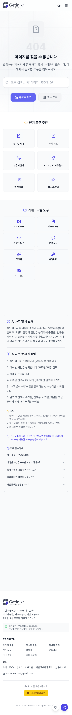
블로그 (19, 667)
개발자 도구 (54, 645)
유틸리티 (53, 650)
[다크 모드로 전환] (59, 5)
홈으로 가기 (25, 97)
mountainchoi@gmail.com (19, 673)
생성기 (29, 650)
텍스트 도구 (31, 645)
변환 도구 (7, 650)
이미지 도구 (8, 645)
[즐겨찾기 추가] (55, 707)
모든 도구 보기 (32, 654)
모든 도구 (52, 97)
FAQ (11, 667)
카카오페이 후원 (38, 693)
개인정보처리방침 (44, 667)
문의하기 (48, 436)
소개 (5, 667)
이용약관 (29, 667)
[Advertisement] (36, 547)
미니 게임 (7, 654)
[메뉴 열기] (66, 5)
